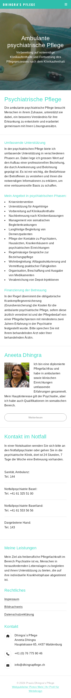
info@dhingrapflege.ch (30, 664)
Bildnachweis (13, 606)
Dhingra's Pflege (19, 4)
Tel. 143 (9, 527)
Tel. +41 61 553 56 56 (18, 510)
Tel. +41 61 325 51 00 (18, 493)
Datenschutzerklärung (19, 614)
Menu (66, 4)
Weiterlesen (35, 417)
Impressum (11, 599)
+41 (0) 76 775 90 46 (28, 653)
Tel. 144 (9, 476)
